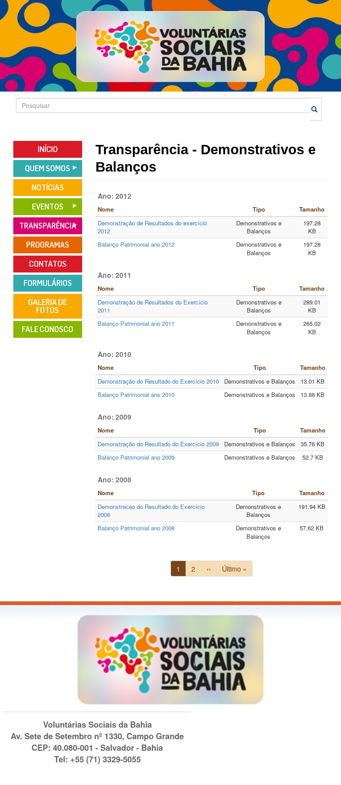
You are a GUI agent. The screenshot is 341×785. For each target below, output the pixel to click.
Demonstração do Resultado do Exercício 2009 (158, 444)
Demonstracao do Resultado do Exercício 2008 (151, 510)
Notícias (48, 187)
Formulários (48, 283)
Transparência (44, 228)
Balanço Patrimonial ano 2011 (136, 323)
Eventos (38, 209)
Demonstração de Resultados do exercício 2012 (152, 227)
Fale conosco (47, 329)
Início (48, 149)
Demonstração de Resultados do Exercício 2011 (153, 306)
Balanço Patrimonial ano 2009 (136, 457)
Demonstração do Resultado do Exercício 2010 (158, 381)
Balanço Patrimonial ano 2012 (136, 244)
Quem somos (41, 171)
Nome (106, 209)
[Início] (170, 46)
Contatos (48, 264)
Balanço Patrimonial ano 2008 (136, 528)
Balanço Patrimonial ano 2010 (136, 394)
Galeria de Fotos (47, 306)
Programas (47, 245)
